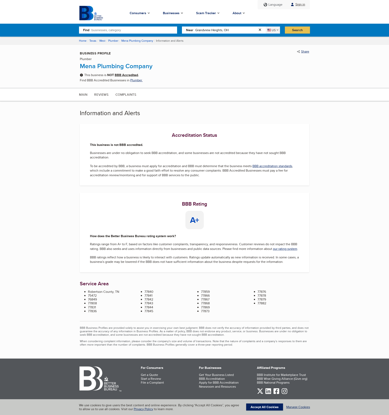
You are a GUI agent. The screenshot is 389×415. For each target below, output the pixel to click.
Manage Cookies (298, 407)
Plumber (113, 41)
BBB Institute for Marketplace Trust (281, 375)
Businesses (171, 13)
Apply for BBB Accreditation (219, 382)
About (237, 13)
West (102, 41)
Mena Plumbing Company (137, 41)
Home (83, 41)
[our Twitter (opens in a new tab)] (260, 393)
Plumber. (136, 80)
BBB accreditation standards (272, 166)
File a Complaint (152, 382)
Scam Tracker (206, 13)
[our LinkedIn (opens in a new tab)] (268, 393)
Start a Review (151, 378)
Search (297, 30)
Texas (92, 41)
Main (83, 94)
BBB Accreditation (212, 378)
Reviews (101, 94)
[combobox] (134, 30)
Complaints (125, 94)
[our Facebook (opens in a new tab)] (276, 393)
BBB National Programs (273, 382)
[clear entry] (261, 30)
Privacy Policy (143, 409)
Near (189, 30)
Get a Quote (149, 375)
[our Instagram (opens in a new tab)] (284, 393)
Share (305, 51)
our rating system (285, 248)
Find (86, 30)
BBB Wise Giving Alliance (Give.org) (282, 378)
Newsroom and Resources (217, 386)
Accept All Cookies (265, 407)
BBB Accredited (126, 75)
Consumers (138, 13)
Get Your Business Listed (216, 375)
